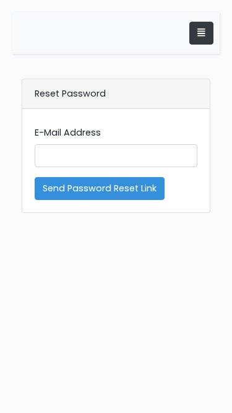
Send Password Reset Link (100, 188)
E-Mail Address (68, 132)
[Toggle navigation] (201, 33)
